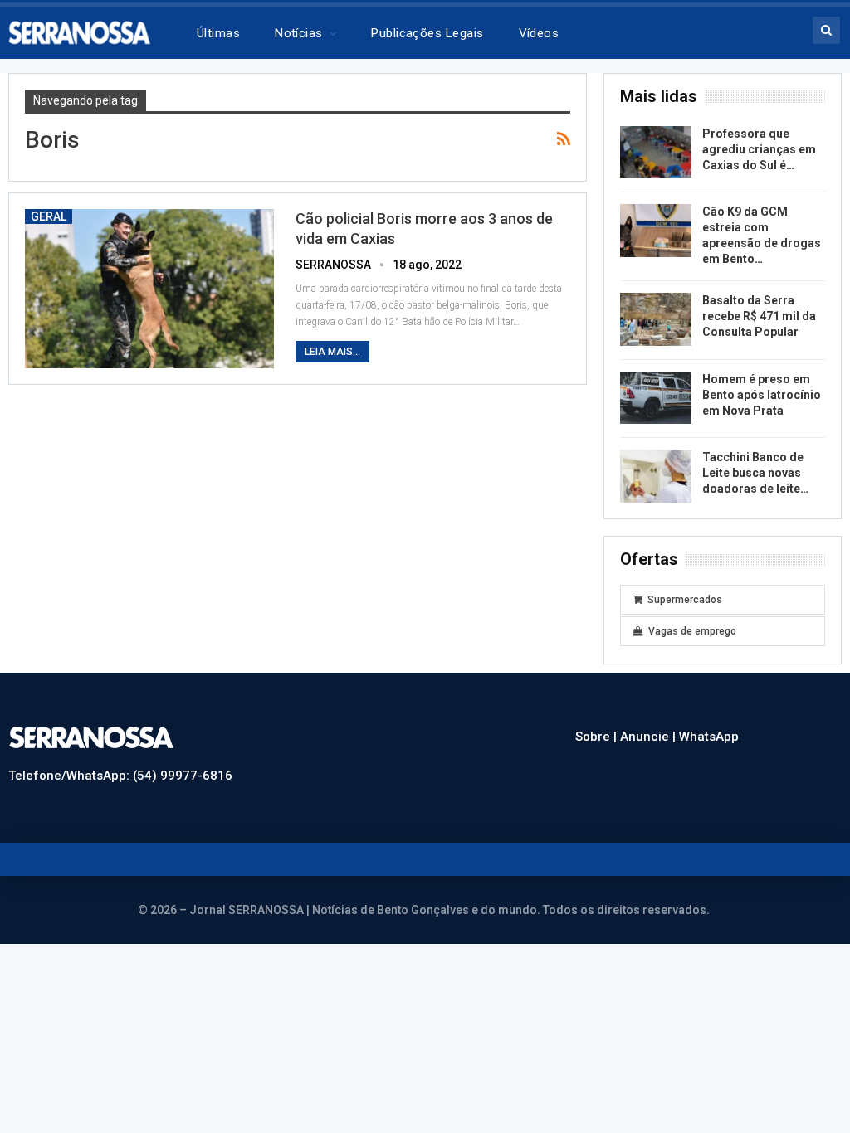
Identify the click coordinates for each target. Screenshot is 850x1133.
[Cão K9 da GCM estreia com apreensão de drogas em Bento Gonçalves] (655, 230)
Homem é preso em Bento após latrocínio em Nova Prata (761, 394)
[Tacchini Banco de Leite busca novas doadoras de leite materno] (655, 476)
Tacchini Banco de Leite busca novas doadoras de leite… (755, 472)
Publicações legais (427, 33)
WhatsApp (709, 736)
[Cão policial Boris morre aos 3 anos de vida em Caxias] (149, 288)
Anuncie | (649, 736)
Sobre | (597, 736)
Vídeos (539, 33)
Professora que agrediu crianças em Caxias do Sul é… (759, 149)
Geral (48, 216)
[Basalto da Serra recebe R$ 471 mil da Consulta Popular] (655, 319)
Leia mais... (332, 351)
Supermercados (684, 599)
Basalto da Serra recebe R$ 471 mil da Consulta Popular (759, 316)
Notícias (299, 33)
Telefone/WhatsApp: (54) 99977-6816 (120, 775)
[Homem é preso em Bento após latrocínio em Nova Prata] (655, 398)
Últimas (218, 33)
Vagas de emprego (692, 631)
